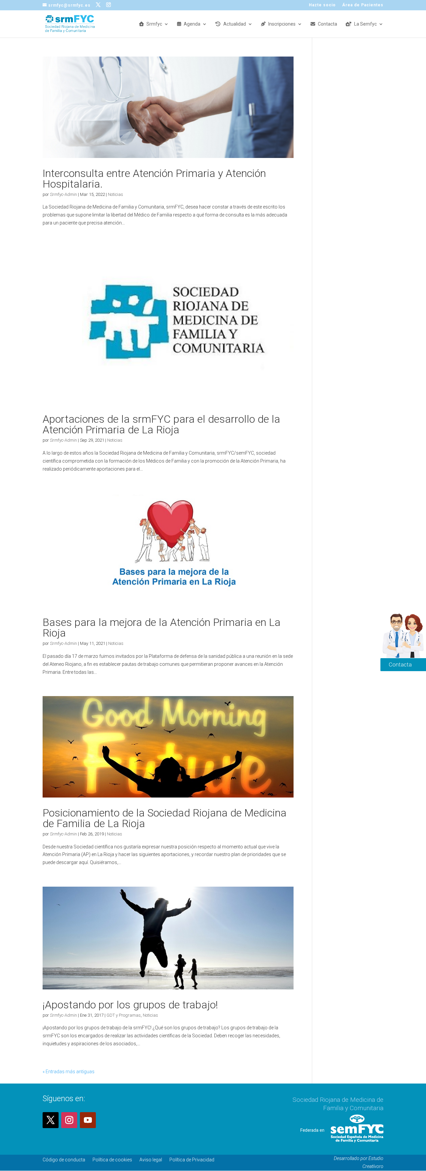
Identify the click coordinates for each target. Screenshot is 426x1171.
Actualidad (234, 24)
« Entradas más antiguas (69, 1071)
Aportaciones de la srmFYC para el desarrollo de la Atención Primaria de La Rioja (161, 424)
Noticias (115, 194)
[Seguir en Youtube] (88, 1120)
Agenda (192, 24)
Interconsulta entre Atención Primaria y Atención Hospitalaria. (154, 178)
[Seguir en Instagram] (69, 1120)
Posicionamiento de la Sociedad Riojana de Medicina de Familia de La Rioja (165, 818)
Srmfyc (154, 24)
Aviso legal (150, 1159)
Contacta (327, 24)
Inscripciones (282, 24)
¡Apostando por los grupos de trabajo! (130, 1004)
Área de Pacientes (362, 5)
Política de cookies (112, 1159)
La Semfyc (365, 24)
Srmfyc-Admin (63, 194)
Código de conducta (64, 1159)
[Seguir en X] (51, 1120)
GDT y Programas (123, 1015)
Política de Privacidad (191, 1159)
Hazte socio (322, 5)
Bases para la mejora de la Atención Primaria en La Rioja (162, 627)
